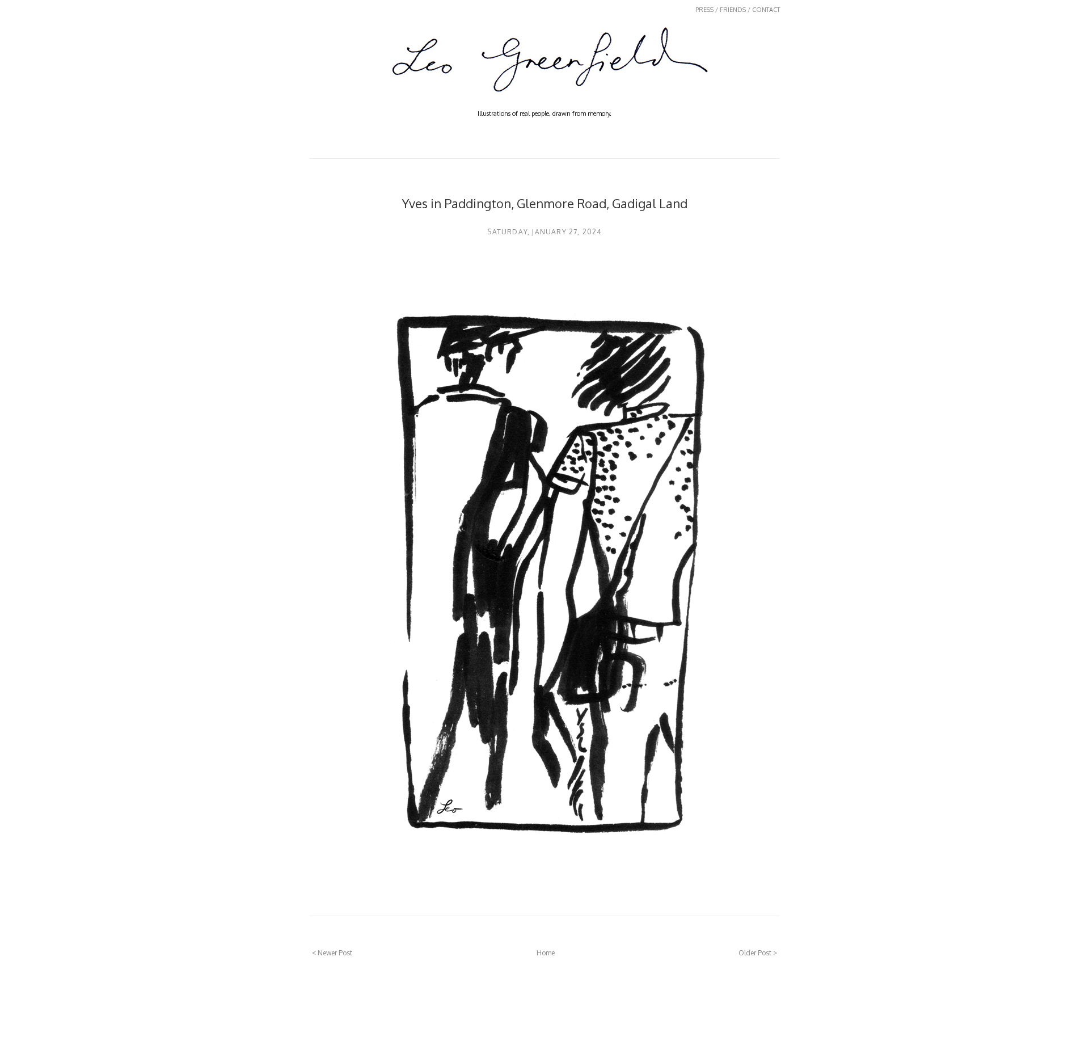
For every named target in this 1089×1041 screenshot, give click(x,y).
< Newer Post (332, 953)
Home (546, 953)
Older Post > (757, 953)
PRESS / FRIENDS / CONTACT (737, 10)
